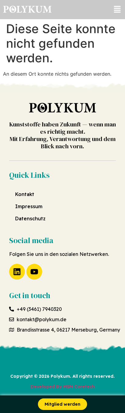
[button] (117, 9)
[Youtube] (34, 272)
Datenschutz (30, 218)
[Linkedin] (17, 272)
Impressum (28, 206)
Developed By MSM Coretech (63, 386)
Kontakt (24, 194)
